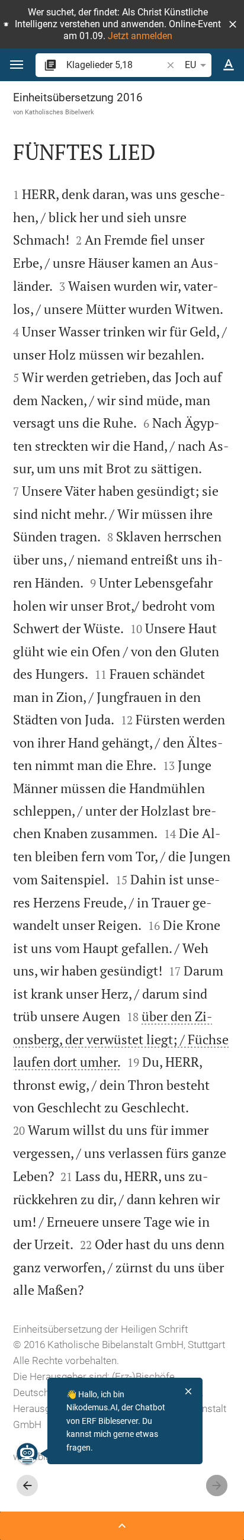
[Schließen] (188, 1391)
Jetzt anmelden (140, 35)
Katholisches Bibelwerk (59, 112)
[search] (115, 64)
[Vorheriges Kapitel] (27, 1485)
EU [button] (190, 64)
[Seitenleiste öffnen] (122, 1526)
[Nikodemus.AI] (27, 1453)
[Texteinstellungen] (228, 65)
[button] (233, 24)
